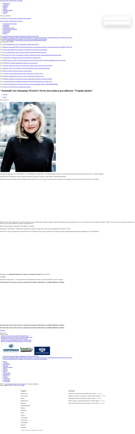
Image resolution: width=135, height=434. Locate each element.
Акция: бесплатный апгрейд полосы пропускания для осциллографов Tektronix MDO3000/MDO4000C (30, 84)
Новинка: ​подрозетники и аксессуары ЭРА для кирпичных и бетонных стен (23, 76)
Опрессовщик (7, 30)
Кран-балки (6, 32)
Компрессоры (6, 374)
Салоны (5, 377)
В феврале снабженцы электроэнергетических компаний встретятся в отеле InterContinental (27, 79)
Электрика (6, 4)
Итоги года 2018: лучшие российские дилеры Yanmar (17, 71)
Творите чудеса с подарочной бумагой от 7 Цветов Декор (16, 340)
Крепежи (5, 6)
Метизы (5, 7)
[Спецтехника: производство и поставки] (11, 0)
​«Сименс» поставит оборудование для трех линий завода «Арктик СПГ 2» (23, 73)
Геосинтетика (6, 373)
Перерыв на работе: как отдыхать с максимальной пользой (16, 337)
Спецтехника (6, 380)
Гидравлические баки (9, 28)
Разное (5, 13)
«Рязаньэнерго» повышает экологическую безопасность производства (21, 57)
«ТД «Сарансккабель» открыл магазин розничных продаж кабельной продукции (24, 40)
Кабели (5, 9)
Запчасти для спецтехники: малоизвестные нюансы (17, 18)
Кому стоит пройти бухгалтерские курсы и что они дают (16, 341)
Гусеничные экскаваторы (10, 23)
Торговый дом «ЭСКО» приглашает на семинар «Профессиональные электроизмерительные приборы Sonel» (32, 55)
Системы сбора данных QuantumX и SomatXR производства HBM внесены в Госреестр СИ (27, 81)
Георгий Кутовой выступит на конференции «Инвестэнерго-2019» (21, 36)
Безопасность (6, 3)
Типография (6, 381)
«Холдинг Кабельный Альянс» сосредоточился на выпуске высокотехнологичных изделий (27, 65)
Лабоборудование (8, 10)
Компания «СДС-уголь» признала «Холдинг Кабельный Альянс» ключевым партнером (26, 68)
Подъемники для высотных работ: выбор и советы (14, 338)
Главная (5, 94)
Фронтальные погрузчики (10, 29)
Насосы (5, 33)
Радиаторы (6, 375)
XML (22, 385)
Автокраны (6, 25)
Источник (2, 330)
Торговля (5, 11)
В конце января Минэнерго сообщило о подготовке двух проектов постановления (25, 39)
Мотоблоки (6, 26)
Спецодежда (6, 378)
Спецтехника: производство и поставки (15, 384)
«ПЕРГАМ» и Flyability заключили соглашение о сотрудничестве (20, 63)
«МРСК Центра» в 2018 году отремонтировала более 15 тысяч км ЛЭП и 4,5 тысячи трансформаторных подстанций (34, 60)
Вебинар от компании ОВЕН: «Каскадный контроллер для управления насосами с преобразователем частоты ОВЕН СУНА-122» (37, 37)
